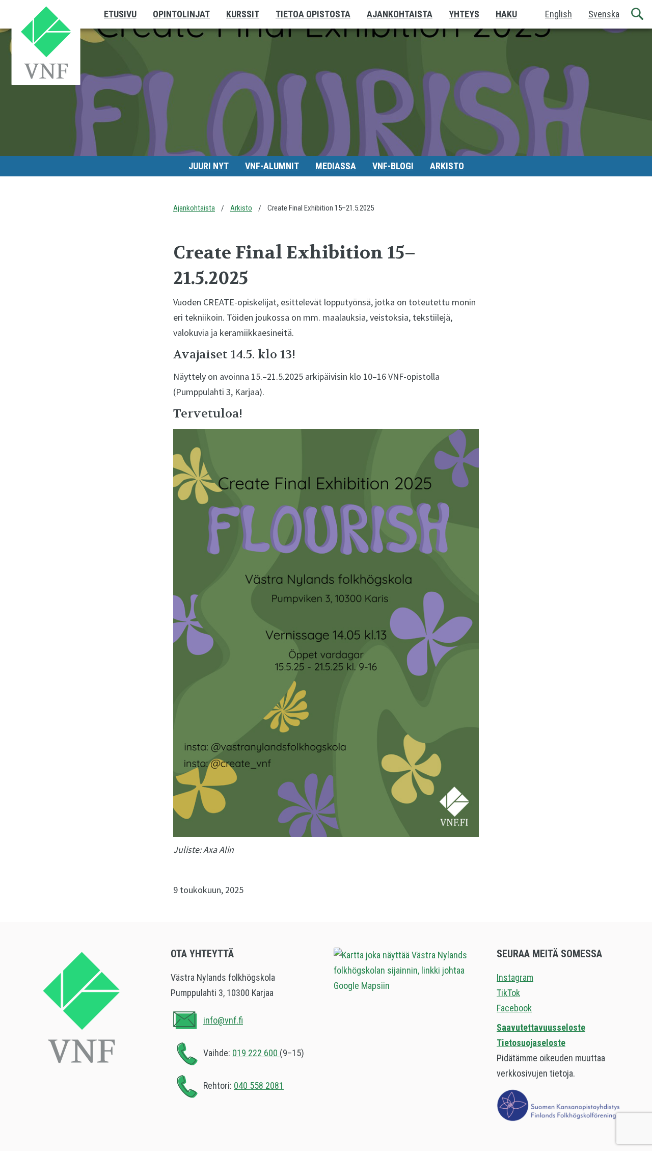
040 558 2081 (259, 1085)
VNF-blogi (393, 166)
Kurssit (242, 14)
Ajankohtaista (399, 14)
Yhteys (464, 14)
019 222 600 (256, 1053)
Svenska (603, 14)
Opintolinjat (181, 14)
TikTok (508, 992)
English (558, 14)
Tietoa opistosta (313, 14)
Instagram (515, 977)
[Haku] (638, 14)
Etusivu (120, 14)
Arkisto (447, 166)
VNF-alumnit (272, 166)
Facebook (514, 1008)
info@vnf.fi (223, 1020)
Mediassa (335, 166)
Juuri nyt (208, 166)
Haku (506, 14)
